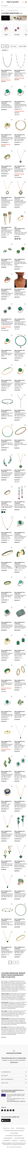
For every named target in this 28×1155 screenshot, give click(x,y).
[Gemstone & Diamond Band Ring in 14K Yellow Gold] (7, 492)
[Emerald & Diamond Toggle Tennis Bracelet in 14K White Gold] (7, 401)
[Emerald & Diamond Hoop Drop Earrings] (7, 852)
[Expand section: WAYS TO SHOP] (14, 1083)
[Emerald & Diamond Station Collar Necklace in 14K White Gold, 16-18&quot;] (20, 61)
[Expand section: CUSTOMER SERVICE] (14, 1072)
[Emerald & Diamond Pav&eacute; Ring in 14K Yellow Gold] (7, 157)
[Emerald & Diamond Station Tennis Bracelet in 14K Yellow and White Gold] (7, 910)
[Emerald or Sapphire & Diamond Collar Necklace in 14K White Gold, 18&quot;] (7, 61)
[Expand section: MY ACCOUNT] (14, 1076)
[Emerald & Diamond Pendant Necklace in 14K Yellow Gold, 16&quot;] (20, 792)
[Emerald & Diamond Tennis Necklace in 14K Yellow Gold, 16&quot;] (20, 910)
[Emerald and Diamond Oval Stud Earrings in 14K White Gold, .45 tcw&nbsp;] (20, 762)
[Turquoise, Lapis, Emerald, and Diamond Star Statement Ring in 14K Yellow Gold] (7, 792)
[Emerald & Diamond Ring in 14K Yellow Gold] (7, 341)
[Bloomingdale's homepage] (2, 10)
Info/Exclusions (14, 1062)
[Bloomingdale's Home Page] (13, 2)
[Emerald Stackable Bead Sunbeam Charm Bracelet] (20, 341)
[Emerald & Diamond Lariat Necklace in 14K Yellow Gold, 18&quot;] (20, 401)
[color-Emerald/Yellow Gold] (20, 239)
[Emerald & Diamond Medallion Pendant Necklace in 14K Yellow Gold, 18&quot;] (20, 461)
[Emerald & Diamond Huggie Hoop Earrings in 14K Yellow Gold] (20, 553)
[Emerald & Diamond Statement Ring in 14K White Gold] (20, 92)
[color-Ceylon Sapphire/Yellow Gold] (17, 239)
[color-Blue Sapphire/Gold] (2, 512)
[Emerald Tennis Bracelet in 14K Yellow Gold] (20, 431)
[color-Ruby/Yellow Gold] (15, 239)
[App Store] (6, 1120)
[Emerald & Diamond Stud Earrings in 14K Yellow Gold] (20, 641)
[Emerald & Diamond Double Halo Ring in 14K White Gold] (7, 613)
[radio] (15, 239)
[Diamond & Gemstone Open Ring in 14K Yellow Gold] (20, 218)
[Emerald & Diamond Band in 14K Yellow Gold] (7, 671)
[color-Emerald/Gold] (4, 512)
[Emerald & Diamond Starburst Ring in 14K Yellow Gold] (7, 125)
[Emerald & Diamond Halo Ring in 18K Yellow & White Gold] (20, 310)
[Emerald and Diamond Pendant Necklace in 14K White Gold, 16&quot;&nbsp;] (20, 732)
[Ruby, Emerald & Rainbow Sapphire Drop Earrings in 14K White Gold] (20, 492)
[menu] (2, 2)
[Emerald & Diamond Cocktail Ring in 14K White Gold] (7, 702)
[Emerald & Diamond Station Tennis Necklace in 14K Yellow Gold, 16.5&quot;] (7, 523)
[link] (7, 75)
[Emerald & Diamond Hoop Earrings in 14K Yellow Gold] (20, 671)
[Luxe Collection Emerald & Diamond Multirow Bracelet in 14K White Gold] (20, 613)
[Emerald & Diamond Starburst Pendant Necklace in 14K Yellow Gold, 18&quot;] (7, 822)
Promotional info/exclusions (13, 1101)
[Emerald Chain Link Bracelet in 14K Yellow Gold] (7, 431)
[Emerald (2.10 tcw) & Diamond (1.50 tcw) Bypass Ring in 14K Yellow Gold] (20, 882)
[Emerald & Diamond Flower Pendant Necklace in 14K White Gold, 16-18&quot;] (20, 157)
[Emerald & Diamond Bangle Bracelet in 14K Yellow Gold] (7, 371)
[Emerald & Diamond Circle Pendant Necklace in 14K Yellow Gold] (7, 188)
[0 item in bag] (26, 2)
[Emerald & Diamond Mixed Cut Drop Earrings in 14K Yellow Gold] (7, 250)
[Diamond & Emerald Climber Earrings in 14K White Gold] (7, 461)
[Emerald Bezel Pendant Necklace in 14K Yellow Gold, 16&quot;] (7, 938)
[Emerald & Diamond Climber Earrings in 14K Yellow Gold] (7, 762)
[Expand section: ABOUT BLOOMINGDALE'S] (14, 1080)
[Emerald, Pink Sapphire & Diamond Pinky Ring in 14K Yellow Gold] (7, 280)
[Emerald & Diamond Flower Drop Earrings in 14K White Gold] (20, 822)
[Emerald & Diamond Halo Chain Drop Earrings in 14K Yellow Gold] (7, 218)
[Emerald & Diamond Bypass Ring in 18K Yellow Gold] (20, 702)
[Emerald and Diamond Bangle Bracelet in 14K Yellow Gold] (7, 553)
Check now (22, 1101)
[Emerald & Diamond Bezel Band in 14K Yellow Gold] (7, 732)
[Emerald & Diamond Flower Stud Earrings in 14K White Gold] (7, 310)
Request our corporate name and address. (15, 1144)
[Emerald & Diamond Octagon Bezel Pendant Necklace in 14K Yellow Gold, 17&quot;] (20, 280)
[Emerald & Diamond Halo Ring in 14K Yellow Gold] (20, 371)
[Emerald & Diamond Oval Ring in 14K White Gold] (20, 583)
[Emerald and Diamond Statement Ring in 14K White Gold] (20, 523)
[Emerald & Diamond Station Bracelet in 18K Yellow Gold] (20, 125)
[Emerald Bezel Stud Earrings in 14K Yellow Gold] (20, 250)
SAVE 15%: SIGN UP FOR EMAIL (14, 1053)
